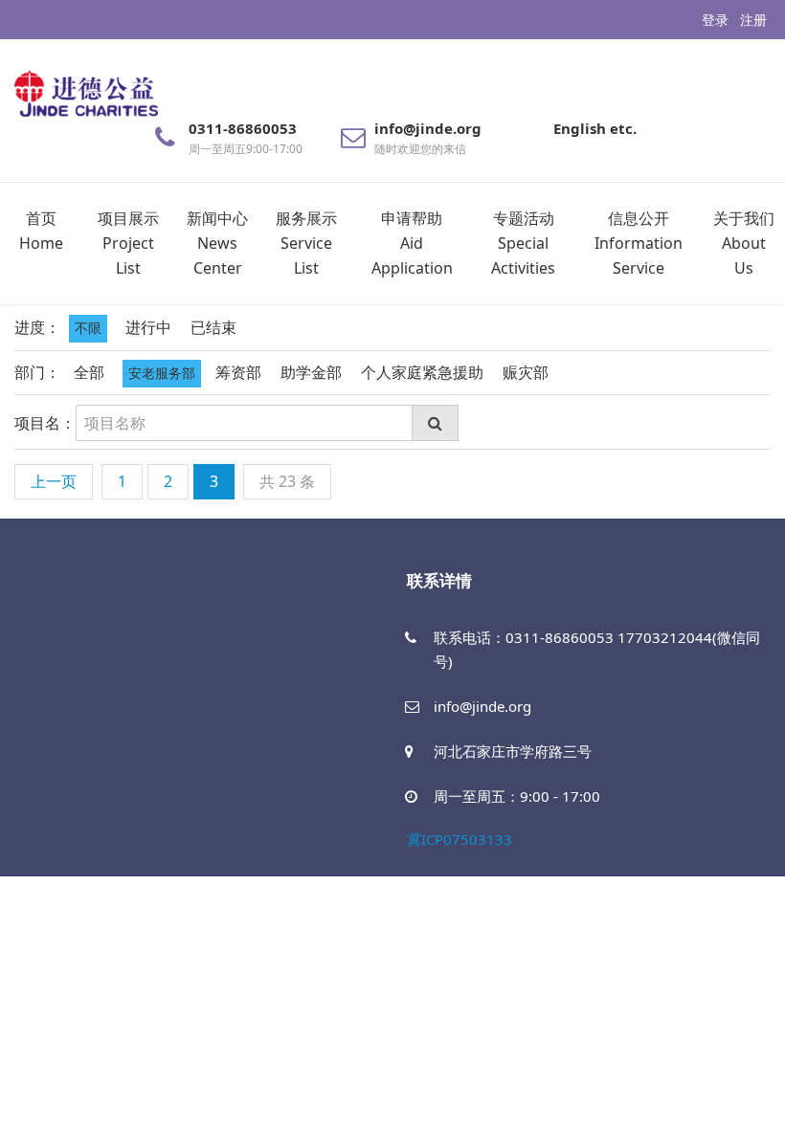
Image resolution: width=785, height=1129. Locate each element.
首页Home (41, 231)
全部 (89, 372)
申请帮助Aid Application (412, 242)
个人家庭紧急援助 (422, 372)
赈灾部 (526, 372)
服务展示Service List (306, 242)
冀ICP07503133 (459, 839)
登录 (715, 20)
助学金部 (311, 372)
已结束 (213, 327)
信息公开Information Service (638, 242)
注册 (753, 20)
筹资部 (238, 372)
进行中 (148, 327)
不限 (88, 328)
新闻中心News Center (217, 242)
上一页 (54, 481)
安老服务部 (161, 373)
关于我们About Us (743, 242)
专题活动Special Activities (523, 242)
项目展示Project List (128, 242)
